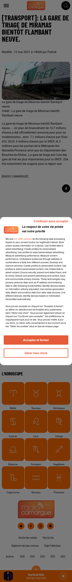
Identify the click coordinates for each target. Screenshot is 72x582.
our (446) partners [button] (23, 238)
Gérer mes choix (36, 353)
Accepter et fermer (36, 340)
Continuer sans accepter (51, 221)
